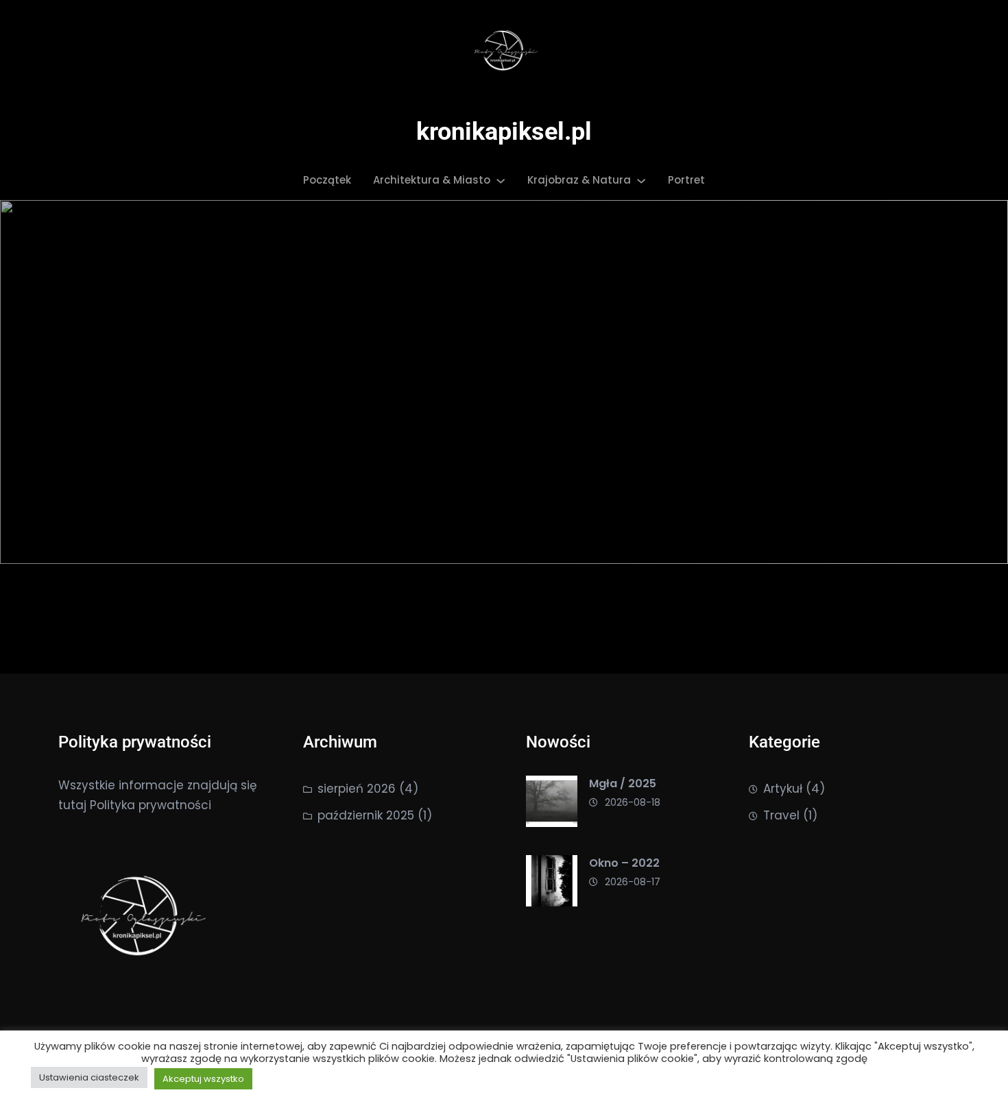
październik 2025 (365, 815)
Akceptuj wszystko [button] (203, 1078)
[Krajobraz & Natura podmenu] (641, 180)
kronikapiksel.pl (504, 131)
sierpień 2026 (356, 788)
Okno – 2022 (624, 863)
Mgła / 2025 (622, 783)
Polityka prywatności (150, 805)
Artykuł (782, 788)
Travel (781, 815)
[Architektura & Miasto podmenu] (500, 180)
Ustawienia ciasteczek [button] (89, 1077)
